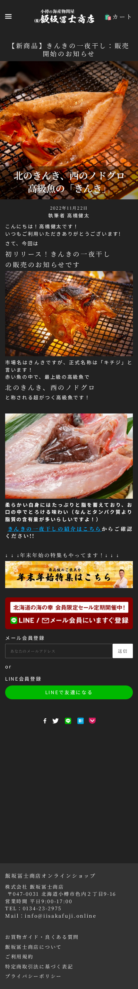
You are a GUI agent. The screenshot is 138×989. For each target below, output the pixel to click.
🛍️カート (118, 16)
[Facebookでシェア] (45, 721)
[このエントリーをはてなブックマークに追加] (80, 721)
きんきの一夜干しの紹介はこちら (55, 528)
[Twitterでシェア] (55, 721)
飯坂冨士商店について (33, 946)
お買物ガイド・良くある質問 (42, 936)
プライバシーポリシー (33, 976)
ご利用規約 (19, 956)
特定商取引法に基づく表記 (39, 966)
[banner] (64, 15)
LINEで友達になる (69, 692)
